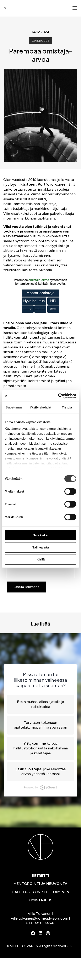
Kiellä (41, 559)
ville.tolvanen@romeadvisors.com (39, 918)
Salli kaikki (40, 535)
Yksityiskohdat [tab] (40, 407)
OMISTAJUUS (40, 900)
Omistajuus (40, 41)
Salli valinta (40, 547)
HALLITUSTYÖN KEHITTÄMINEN (40, 892)
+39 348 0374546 (40, 923)
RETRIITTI (40, 875)
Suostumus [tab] (14, 407)
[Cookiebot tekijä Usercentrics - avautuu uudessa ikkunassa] (58, 396)
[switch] (70, 491)
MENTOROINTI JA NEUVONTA (41, 883)
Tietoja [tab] (67, 407)
